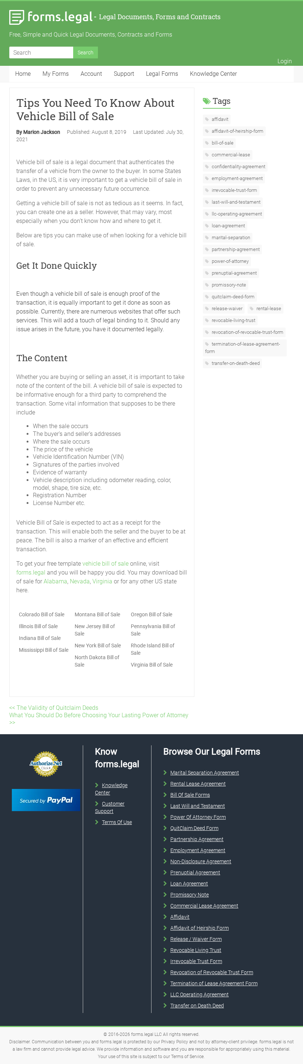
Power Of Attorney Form (198, 817)
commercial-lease (230, 154)
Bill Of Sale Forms (190, 795)
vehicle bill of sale (105, 563)
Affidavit (180, 917)
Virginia (102, 581)
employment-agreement (237, 178)
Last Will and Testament (197, 806)
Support (124, 73)
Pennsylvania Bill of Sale (153, 630)
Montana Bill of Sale (97, 614)
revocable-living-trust (233, 320)
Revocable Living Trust (195, 950)
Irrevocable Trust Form (196, 961)
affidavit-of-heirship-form (237, 131)
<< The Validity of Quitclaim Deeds (53, 707)
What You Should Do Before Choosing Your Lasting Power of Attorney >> (98, 719)
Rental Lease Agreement (198, 784)
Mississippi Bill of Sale (43, 650)
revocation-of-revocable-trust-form (247, 332)
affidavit (219, 119)
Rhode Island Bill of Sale (152, 649)
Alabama (55, 581)
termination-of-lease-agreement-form (242, 347)
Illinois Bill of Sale (38, 626)
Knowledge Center (213, 73)
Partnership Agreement (197, 839)
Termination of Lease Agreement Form (214, 983)
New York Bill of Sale (98, 645)
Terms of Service (187, 1056)
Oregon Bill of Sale (151, 614)
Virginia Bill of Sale (152, 665)
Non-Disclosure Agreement (200, 861)
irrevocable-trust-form (234, 190)
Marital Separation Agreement (204, 773)
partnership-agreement (235, 249)
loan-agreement (228, 225)
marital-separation (230, 237)
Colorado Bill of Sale (41, 614)
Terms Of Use (117, 822)
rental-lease (268, 308)
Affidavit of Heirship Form (199, 928)
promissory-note (228, 285)
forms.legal (30, 572)
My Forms (55, 73)
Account (91, 73)
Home (23, 73)
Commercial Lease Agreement (204, 906)
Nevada (80, 581)
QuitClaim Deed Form (194, 828)
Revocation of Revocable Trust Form (211, 972)
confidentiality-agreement (238, 166)
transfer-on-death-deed (235, 363)
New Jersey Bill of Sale (95, 630)
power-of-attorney (230, 261)
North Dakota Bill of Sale (97, 661)
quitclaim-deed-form (233, 296)
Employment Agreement (197, 850)
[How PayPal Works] (46, 787)
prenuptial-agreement (234, 273)
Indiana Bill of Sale (40, 638)
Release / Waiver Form (196, 939)
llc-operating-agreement (236, 214)
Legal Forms (162, 73)
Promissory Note (189, 895)
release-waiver (226, 308)
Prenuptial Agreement (195, 872)
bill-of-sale (222, 143)
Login (285, 61)
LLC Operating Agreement (199, 994)
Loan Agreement (189, 884)
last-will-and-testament (236, 202)
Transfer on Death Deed (197, 1006)
